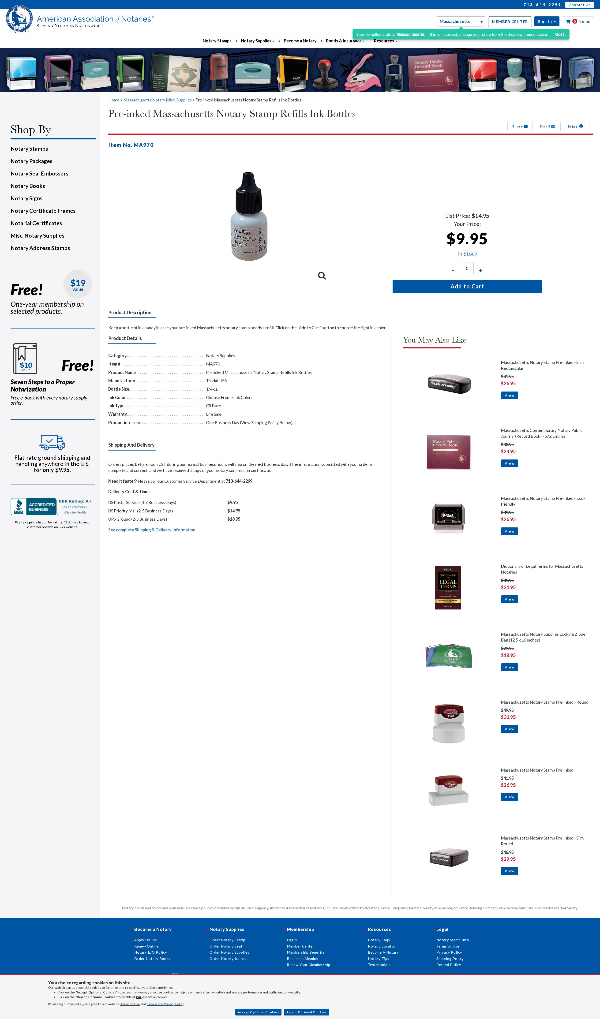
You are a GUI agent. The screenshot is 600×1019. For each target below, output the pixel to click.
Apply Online (145, 940)
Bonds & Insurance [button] (344, 40)
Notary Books (28, 186)
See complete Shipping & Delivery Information (151, 529)
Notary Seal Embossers (39, 173)
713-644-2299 (543, 4)
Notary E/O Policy (150, 952)
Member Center (300, 946)
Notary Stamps (217, 40)
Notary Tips (378, 958)
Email (545, 126)
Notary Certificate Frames (43, 210)
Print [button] (573, 126)
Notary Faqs (379, 940)
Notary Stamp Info (452, 940)
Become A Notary (383, 952)
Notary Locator (382, 946)
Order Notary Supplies (229, 952)
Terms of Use (130, 1004)
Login (292, 940)
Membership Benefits (306, 952)
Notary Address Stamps (40, 248)
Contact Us (580, 5)
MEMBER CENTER (510, 21)
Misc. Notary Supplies (37, 235)
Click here (71, 522)
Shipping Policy (450, 958)
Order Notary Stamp (227, 940)
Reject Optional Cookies (306, 1012)
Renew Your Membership (308, 965)
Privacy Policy (449, 952)
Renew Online (146, 946)
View (509, 395)
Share (518, 126)
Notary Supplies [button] (256, 40)
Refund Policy (448, 965)
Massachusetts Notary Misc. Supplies (157, 99)
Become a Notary (300, 40)
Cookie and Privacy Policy (165, 1004)
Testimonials (379, 965)
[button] (546, 21)
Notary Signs (26, 198)
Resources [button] (384, 40)
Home (114, 99)
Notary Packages (31, 161)
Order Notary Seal (226, 946)
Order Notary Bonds (152, 958)
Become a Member (303, 958)
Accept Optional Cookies (258, 1012)
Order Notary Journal (229, 958)
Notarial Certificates (36, 223)
